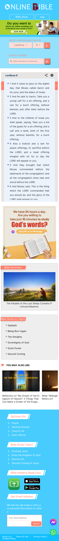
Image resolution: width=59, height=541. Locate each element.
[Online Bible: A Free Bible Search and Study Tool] (29, 7)
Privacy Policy (40, 536)
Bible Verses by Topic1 (13, 319)
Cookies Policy (9, 538)
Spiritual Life (18, 416)
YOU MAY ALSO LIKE (18, 365)
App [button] (42, 16)
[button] (47, 45)
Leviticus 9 (11, 75)
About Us (6, 536)
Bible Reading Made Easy (26, 472)
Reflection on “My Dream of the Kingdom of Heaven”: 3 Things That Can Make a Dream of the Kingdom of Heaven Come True (20, 398)
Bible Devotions (12, 267)
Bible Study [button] (22, 16)
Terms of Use (22, 536)
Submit (36, 523)
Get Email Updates (22, 496)
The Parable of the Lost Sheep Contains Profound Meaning (29, 304)
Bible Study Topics (22, 444)
